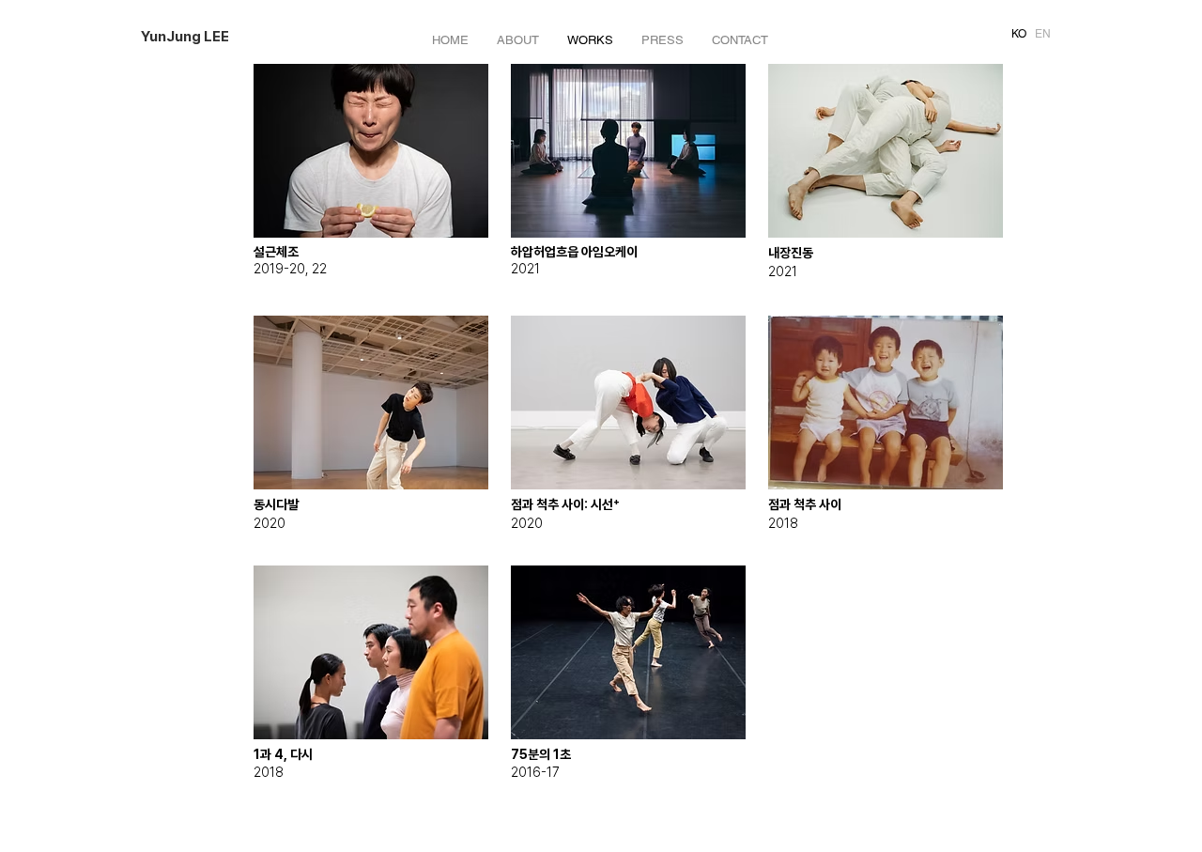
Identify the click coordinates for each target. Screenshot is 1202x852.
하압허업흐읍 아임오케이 (574, 251)
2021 (525, 268)
